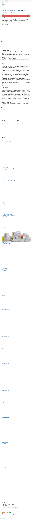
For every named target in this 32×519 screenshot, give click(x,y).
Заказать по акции (3, 40)
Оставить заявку (27, 511)
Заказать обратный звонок (5, 517)
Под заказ (16, 16)
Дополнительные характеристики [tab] (10, 46)
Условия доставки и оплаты (5, 17)
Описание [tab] (4, 46)
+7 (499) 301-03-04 (4, 4)
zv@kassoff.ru (3, 5)
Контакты (16, 515)
